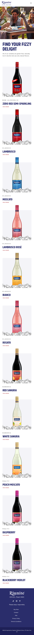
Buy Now (16, 609)
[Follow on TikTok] (13, 601)
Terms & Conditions (16, 621)
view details (6, 106)
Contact (16, 612)
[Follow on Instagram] (16, 601)
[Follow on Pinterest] (20, 601)
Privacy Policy (16, 618)
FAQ (16, 615)
